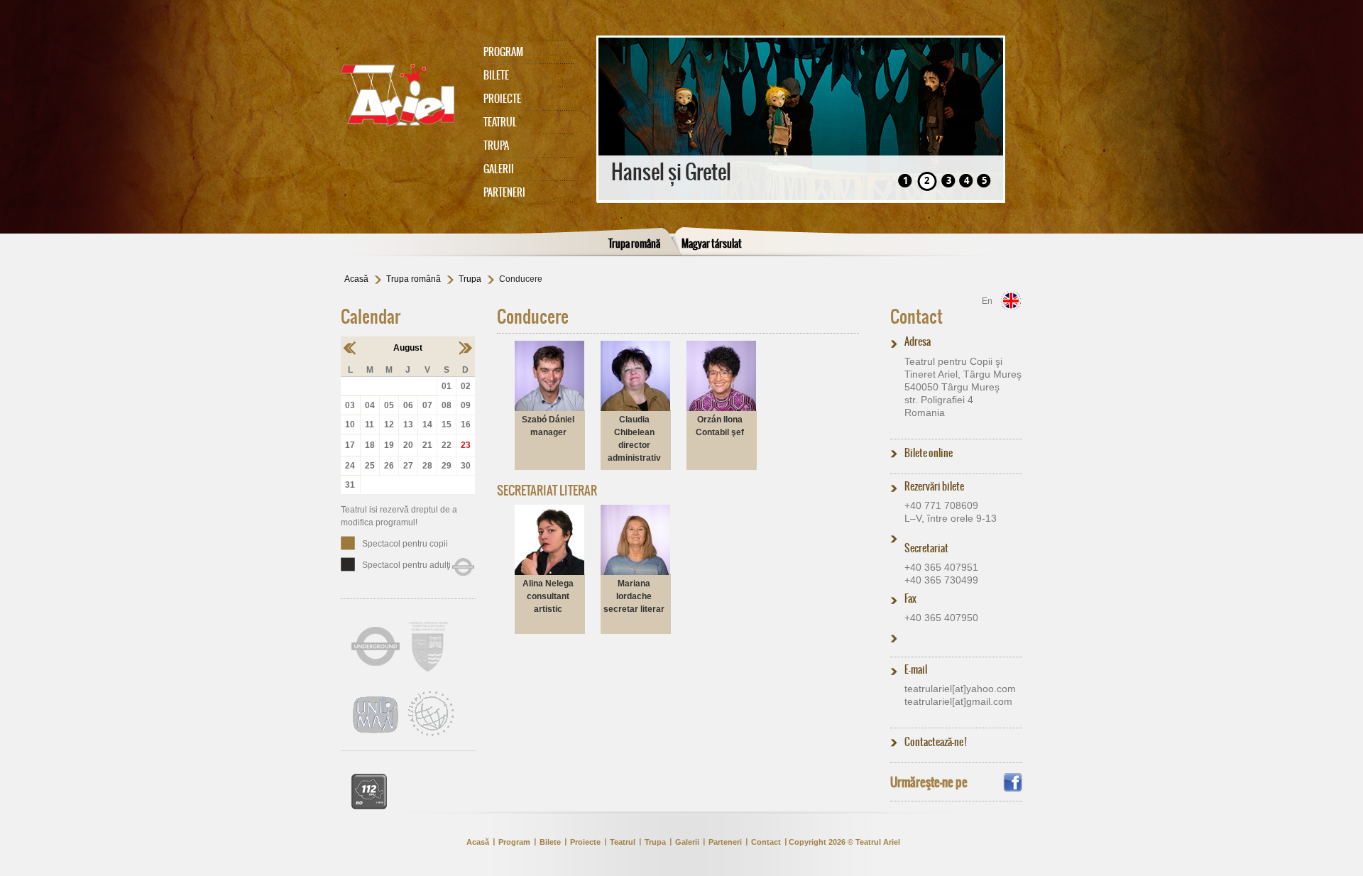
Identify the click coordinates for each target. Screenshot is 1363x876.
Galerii (498, 169)
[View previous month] (350, 348)
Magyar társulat (712, 243)
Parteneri (504, 192)
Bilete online (928, 453)
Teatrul (500, 122)
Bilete (496, 75)
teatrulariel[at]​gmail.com (958, 701)
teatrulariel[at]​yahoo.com (960, 688)
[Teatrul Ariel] (405, 95)
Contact (916, 316)
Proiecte (502, 98)
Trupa (496, 145)
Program (503, 52)
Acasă (356, 279)
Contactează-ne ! (935, 742)
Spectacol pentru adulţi (406, 565)
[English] (1011, 300)
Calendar (370, 316)
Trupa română (634, 243)
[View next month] (465, 348)
